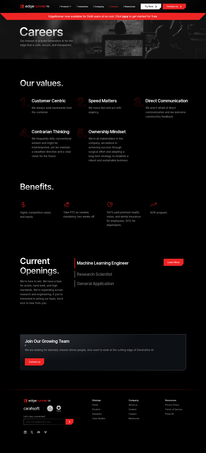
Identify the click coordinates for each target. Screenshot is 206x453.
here (125, 16)
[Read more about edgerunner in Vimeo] (45, 432)
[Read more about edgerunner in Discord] (38, 432)
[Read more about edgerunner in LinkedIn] (25, 432)
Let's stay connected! (34, 416)
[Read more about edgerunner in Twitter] (31, 432)
